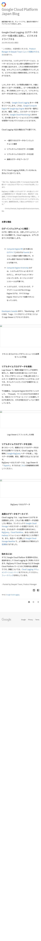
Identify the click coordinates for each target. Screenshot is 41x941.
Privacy (30, 620)
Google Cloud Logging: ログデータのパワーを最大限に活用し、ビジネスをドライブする (20, 36)
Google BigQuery (14, 453)
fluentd (26, 252)
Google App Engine (16, 108)
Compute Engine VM (15, 249)
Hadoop (5, 535)
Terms (37, 620)
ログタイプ (11, 252)
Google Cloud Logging (20, 102)
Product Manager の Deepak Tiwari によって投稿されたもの (20, 51)
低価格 (4, 544)
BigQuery (5, 532)
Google (23, 620)
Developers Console (9, 311)
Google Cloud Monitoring (20, 114)
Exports (7, 465)
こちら (22, 465)
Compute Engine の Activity (17, 267)
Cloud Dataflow (17, 532)
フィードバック (7, 575)
